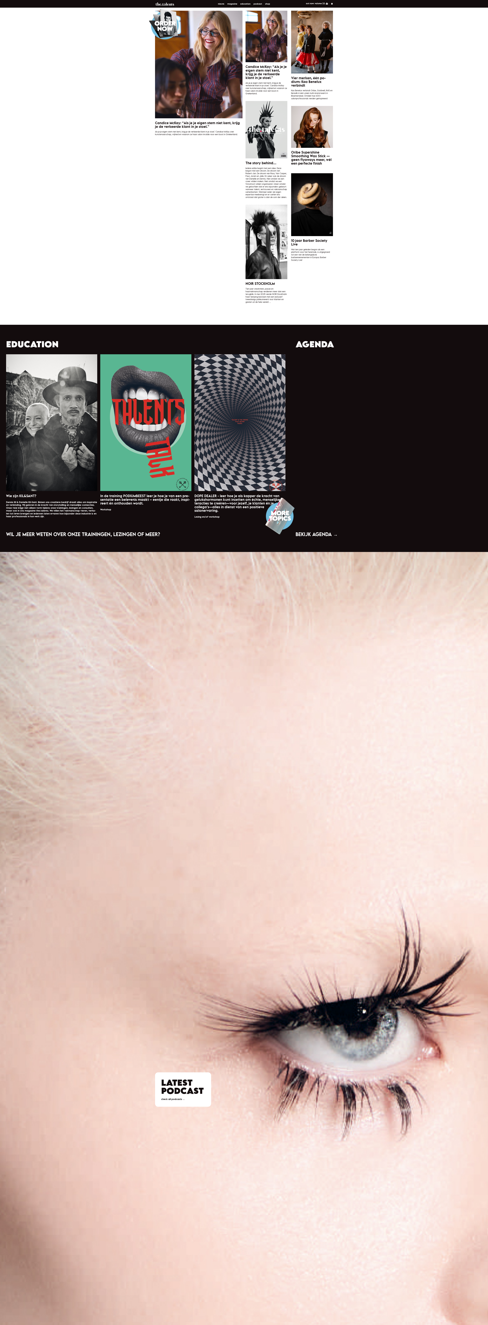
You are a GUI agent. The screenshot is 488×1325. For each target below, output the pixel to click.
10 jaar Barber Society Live (309, 242)
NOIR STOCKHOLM (260, 284)
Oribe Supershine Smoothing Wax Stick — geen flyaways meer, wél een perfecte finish (311, 157)
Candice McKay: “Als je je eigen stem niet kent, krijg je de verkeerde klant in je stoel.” (197, 125)
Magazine (232, 4)
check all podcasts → (173, 1095)
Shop (267, 4)
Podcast (258, 4)
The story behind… (261, 163)
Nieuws (221, 4)
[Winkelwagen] (332, 4)
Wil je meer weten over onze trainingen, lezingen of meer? (83, 534)
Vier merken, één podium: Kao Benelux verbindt (308, 81)
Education (245, 4)
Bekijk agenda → (317, 534)
